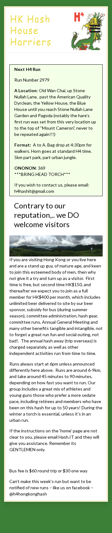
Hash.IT (66, 437)
